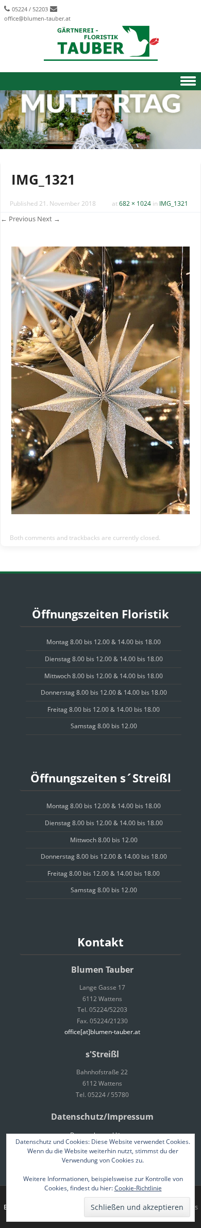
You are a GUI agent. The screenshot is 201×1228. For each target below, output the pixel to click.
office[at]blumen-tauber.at (102, 1031)
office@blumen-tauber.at (37, 18)
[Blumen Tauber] (100, 44)
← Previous (18, 218)
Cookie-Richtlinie (138, 1188)
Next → (48, 218)
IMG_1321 (173, 203)
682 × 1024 (135, 203)
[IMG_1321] (100, 511)
